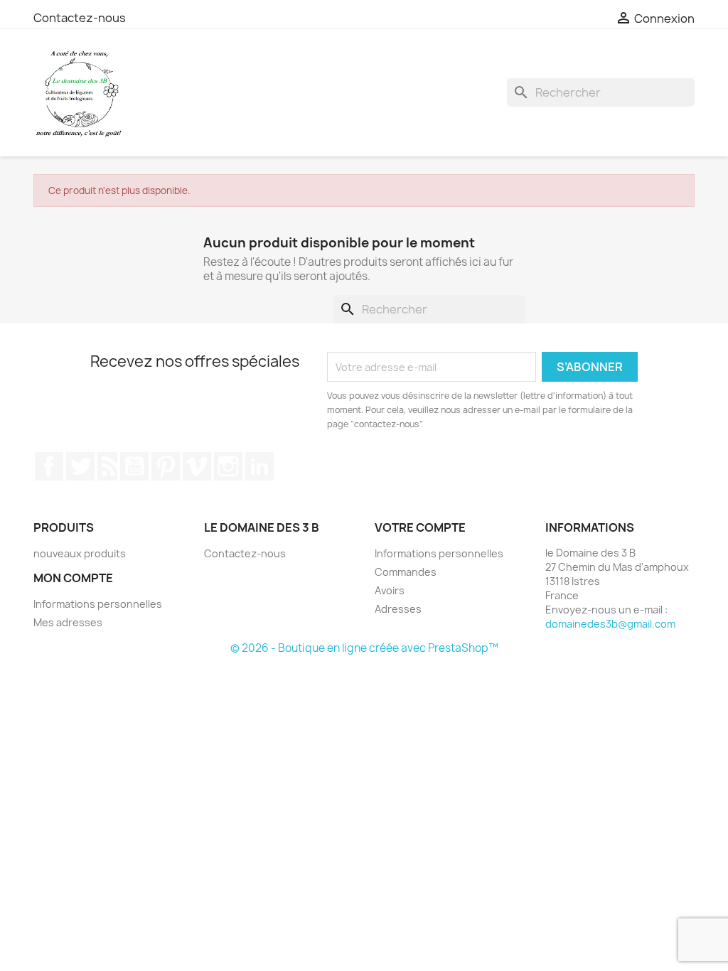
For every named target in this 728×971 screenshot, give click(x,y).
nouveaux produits (79, 553)
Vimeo (197, 466)
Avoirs (390, 590)
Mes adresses (67, 622)
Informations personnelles (97, 604)
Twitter (80, 466)
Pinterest (165, 466)
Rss (107, 466)
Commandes (406, 572)
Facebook (49, 466)
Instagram (228, 466)
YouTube (134, 466)
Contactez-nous (79, 18)
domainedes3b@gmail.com (610, 624)
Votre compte (420, 527)
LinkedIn (259, 466)
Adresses (398, 609)
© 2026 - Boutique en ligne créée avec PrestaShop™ (364, 647)
